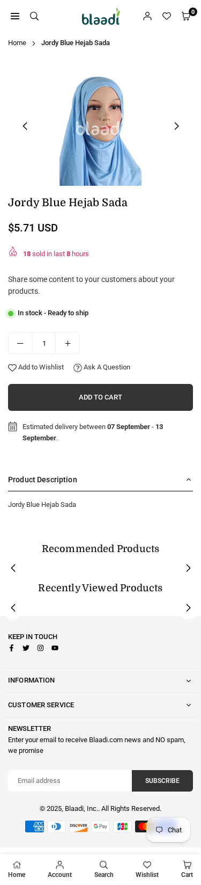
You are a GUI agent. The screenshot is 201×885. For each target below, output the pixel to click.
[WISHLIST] (166, 16)
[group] (100, 124)
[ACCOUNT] (147, 16)
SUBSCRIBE (162, 781)
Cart (187, 875)
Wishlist (147, 875)
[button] (176, 126)
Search (104, 875)
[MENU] (15, 16)
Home (17, 43)
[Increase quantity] (67, 343)
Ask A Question (106, 367)
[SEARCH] (34, 16)
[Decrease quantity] (20, 343)
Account (60, 875)
